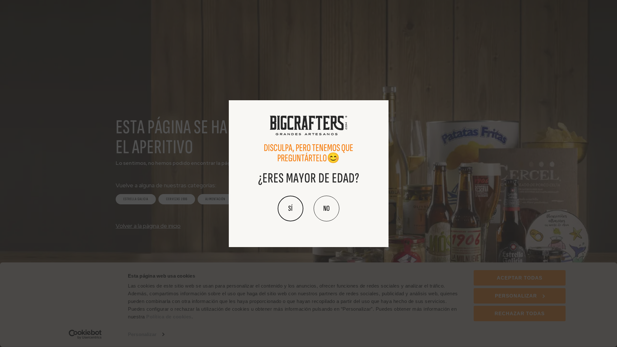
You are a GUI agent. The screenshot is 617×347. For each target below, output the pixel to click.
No (326, 208)
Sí (290, 208)
